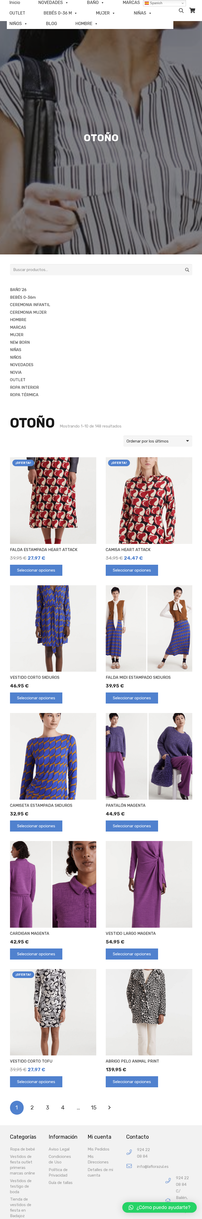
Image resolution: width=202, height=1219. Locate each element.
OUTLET (17, 13)
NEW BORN (20, 342)
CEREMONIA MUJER (28, 312)
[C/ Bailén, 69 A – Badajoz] (170, 1201)
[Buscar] (181, 10)
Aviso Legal (59, 1149)
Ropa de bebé (22, 1149)
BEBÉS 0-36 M (58, 13)
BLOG (51, 23)
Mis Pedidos (98, 1149)
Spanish (155, 3)
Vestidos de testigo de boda (21, 1186)
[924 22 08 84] (131, 1153)
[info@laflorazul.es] (131, 1166)
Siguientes (109, 1108)
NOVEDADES (21, 364)
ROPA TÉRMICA (24, 394)
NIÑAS (140, 13)
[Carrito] (192, 10)
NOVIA (16, 372)
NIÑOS (15, 23)
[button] (159, 1207)
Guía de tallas (61, 1182)
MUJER (103, 13)
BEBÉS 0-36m (23, 297)
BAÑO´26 (18, 289)
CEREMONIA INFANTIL (30, 304)
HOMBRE (83, 23)
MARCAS (18, 327)
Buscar (186, 269)
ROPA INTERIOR (24, 387)
